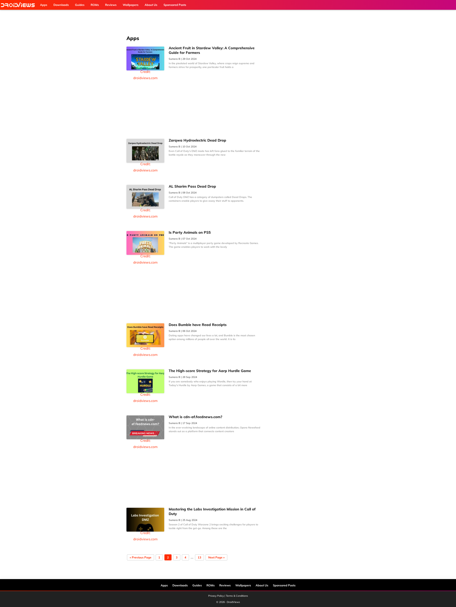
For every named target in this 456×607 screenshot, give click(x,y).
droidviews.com (145, 78)
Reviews (225, 585)
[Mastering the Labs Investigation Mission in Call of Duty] (145, 520)
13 (199, 557)
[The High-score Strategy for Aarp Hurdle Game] (145, 381)
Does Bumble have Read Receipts (198, 324)
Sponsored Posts (284, 585)
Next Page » (216, 557)
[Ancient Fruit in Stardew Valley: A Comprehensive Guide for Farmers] (145, 58)
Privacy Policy (216, 595)
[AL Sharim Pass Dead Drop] (145, 197)
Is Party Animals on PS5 (190, 232)
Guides (197, 585)
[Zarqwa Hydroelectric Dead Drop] (145, 151)
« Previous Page (140, 557)
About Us (262, 585)
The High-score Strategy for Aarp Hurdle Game (210, 371)
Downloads (180, 585)
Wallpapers (243, 585)
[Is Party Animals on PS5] (145, 243)
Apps (164, 585)
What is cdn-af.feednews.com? (195, 417)
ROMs (210, 585)
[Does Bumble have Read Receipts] (145, 335)
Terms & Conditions (237, 595)
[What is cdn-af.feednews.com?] (145, 427)
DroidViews (18, 5)
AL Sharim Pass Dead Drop (192, 186)
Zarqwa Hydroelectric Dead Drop (197, 140)
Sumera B (174, 58)
